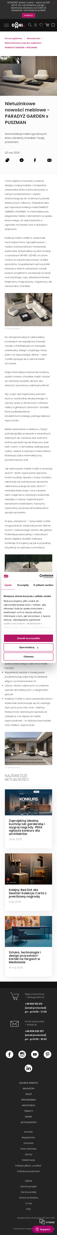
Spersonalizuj (26, 647)
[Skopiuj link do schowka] (7, 160)
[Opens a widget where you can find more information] (43, 1229)
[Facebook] (9, 1057)
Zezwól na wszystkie (28, 638)
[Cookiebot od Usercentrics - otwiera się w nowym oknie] (40, 576)
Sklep (28, 1094)
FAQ (28, 1209)
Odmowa (29, 656)
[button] (47, 59)
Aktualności (29, 1122)
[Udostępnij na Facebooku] (35, 160)
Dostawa (28, 1143)
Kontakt (28, 1131)
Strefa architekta (28, 1197)
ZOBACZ (28, 15)
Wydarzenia (28, 1099)
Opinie (28, 1180)
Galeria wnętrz (28, 1082)
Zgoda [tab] (8, 585)
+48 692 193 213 (33, 1003)
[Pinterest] (47, 1057)
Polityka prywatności (28, 1171)
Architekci (28, 1105)
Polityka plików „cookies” (28, 1165)
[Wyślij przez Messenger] (21, 160)
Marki (28, 1116)
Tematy (28, 1111)
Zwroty (28, 1154)
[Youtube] (35, 1057)
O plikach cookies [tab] (43, 585)
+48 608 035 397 (34, 1031)
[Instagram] (22, 1057)
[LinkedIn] (28, 1071)
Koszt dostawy (28, 1148)
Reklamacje (28, 1160)
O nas (28, 1203)
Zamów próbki (28, 1192)
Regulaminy (28, 1137)
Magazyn (28, 1088)
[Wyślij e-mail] (49, 160)
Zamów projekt (28, 1186)
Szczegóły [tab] (23, 585)
